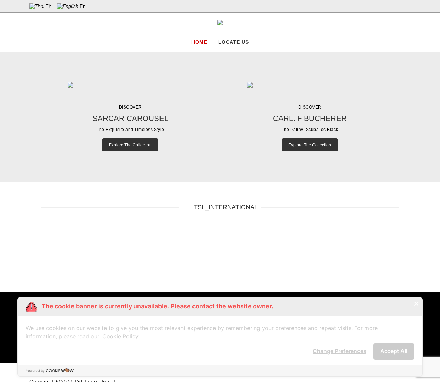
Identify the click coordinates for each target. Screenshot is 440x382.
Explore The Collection (130, 145)
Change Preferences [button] (339, 351)
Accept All (393, 351)
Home (199, 42)
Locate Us (233, 42)
